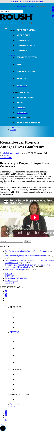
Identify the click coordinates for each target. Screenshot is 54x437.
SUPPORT (14, 55)
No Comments (6, 158)
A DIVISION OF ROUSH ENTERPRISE (27, 2)
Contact (13, 130)
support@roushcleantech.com (24, 6)
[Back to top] (1, 424)
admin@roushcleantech (12, 153)
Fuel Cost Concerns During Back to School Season (25, 251)
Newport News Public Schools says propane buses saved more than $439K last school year (27, 266)
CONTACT (10, 276)
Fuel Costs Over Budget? (15, 269)
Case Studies (15, 127)
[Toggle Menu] (6, 28)
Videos (7, 155)
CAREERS (9, 283)
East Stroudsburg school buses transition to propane (25, 256)
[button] (3, 428)
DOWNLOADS (11, 280)
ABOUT (8, 274)
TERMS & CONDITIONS (16, 278)
